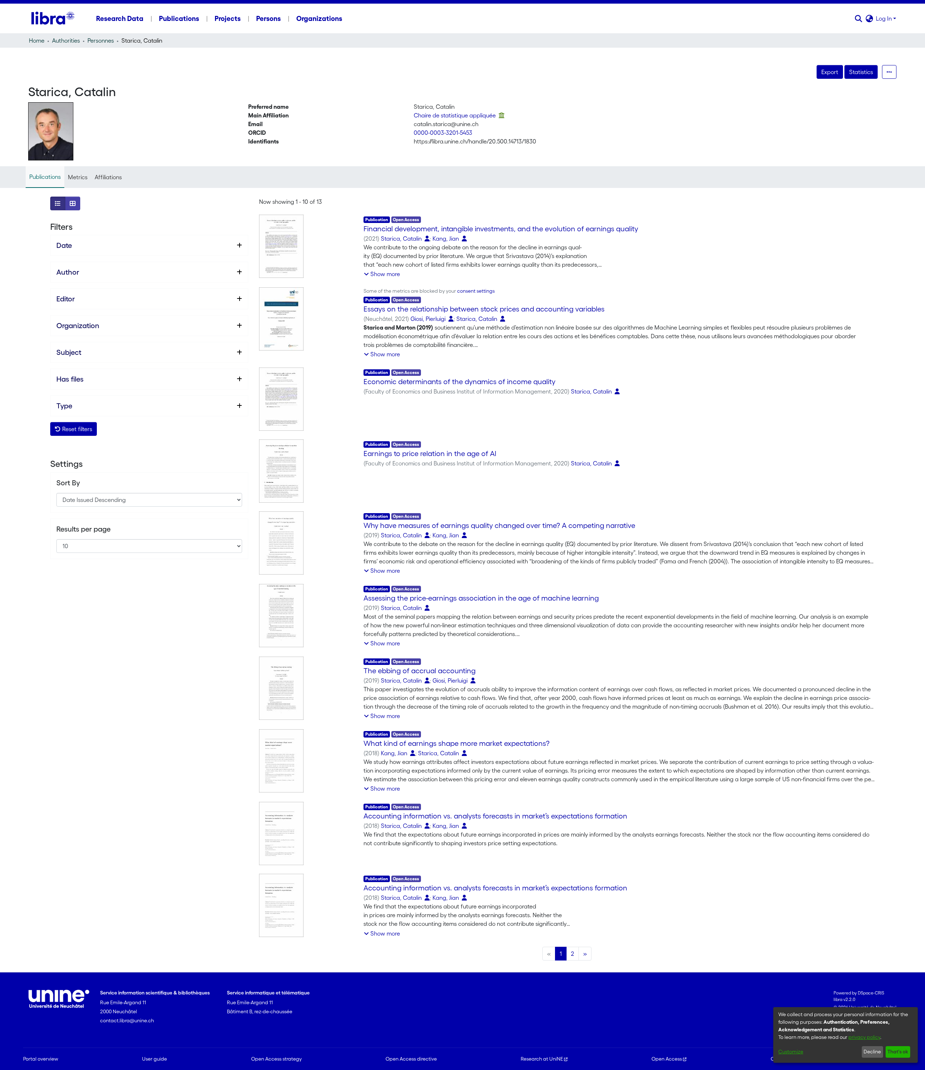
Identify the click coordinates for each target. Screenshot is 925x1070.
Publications (45, 176)
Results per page (83, 529)
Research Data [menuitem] (119, 18)
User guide (154, 1059)
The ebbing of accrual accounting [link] (419, 671)
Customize (790, 1051)
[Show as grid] (72, 203)
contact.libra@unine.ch (127, 1020)
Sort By (68, 483)
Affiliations (108, 177)
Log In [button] (884, 18)
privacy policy (864, 1037)
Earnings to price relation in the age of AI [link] (429, 453)
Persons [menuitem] (268, 18)
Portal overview (40, 1059)
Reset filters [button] (76, 429)
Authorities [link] (66, 40)
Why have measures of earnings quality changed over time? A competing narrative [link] (499, 525)
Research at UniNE (542, 1059)
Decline (872, 1051)
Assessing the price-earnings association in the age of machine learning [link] (481, 598)
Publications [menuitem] (179, 18)
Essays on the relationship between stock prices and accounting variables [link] (484, 309)
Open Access (666, 1059)
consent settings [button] (476, 291)
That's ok (897, 1051)
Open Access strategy (276, 1059)
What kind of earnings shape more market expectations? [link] (456, 743)
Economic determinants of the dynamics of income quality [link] (459, 382)
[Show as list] (57, 203)
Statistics (861, 72)
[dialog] (845, 1035)
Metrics (77, 177)
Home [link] (36, 40)
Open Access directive (411, 1059)
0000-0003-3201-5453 (443, 132)
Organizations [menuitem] (319, 18)
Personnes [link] (100, 40)
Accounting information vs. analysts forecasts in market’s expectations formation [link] (495, 816)
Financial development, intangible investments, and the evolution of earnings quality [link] (500, 229)
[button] (858, 18)
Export (829, 72)
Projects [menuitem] (228, 18)
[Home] (53, 18)
